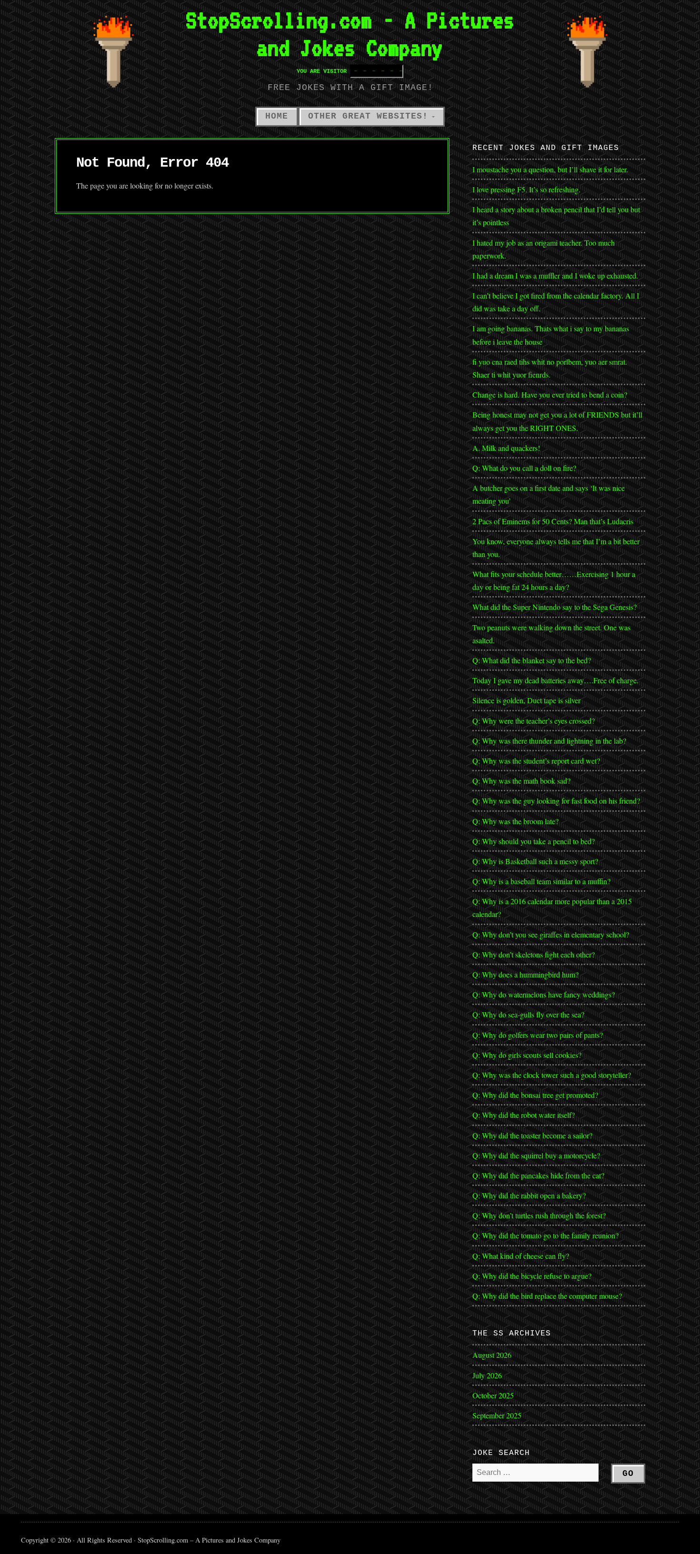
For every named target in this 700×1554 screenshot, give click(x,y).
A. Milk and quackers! (506, 448)
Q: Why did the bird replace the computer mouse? (547, 1296)
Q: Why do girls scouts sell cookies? (526, 1055)
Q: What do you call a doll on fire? (525, 468)
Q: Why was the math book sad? (521, 781)
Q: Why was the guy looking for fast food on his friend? (556, 801)
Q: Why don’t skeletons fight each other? (533, 954)
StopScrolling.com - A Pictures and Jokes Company (350, 33)
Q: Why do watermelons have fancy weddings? (543, 994)
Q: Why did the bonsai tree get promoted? (535, 1095)
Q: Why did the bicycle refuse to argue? (531, 1276)
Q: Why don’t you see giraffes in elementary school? (550, 934)
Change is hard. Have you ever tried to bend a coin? (549, 394)
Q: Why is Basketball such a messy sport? (535, 861)
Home (276, 116)
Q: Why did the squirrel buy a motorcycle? (536, 1155)
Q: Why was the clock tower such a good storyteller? (551, 1075)
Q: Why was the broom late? (515, 821)
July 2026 (487, 1375)
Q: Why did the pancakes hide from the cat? (538, 1175)
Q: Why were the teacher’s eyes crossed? (533, 721)
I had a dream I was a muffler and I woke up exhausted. (555, 275)
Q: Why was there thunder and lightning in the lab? (549, 741)
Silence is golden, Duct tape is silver (526, 700)
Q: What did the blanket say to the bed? (531, 660)
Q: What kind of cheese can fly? (520, 1256)
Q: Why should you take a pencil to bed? (533, 841)
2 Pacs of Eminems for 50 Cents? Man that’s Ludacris (552, 521)
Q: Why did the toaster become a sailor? (532, 1135)
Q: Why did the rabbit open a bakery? (529, 1195)
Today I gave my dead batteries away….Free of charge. (555, 680)
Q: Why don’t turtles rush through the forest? (539, 1215)
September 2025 (496, 1415)
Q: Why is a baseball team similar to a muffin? (541, 881)
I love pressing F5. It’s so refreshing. (526, 189)
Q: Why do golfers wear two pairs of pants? (537, 1035)
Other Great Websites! (368, 116)
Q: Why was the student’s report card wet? (536, 761)
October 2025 (493, 1395)
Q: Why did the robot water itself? (523, 1115)
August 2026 (491, 1355)
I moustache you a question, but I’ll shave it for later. (550, 169)
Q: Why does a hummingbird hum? (525, 974)
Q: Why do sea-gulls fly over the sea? (528, 1014)
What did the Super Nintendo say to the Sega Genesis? (554, 607)
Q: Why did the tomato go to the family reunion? (545, 1235)
